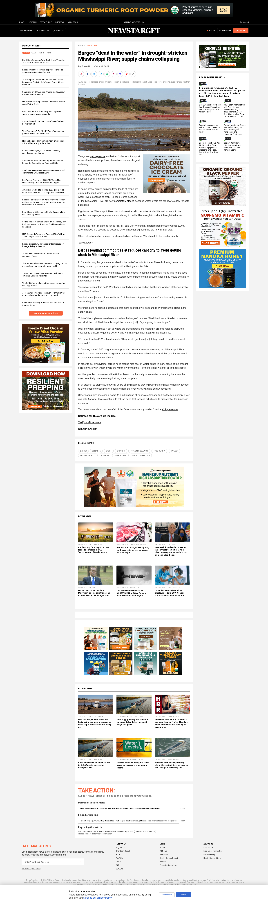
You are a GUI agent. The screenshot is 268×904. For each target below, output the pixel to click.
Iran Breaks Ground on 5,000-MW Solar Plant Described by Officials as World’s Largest (42, 181)
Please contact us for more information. (95, 834)
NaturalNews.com (87, 428)
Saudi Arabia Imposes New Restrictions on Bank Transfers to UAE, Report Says (44, 171)
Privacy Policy (209, 855)
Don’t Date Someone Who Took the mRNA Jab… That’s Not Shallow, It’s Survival (43, 61)
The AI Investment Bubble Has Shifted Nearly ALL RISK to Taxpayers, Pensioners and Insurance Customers (235, 130)
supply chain (176, 82)
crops (101, 82)
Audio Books (73, 22)
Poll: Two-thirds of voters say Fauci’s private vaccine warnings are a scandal (41, 112)
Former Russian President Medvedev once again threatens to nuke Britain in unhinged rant (94, 593)
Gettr (118, 855)
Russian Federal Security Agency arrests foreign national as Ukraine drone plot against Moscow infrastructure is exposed (43, 202)
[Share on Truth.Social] (120, 74)
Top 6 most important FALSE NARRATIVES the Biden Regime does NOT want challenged (131, 593)
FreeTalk (119, 858)
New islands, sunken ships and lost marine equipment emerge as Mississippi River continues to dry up (94, 723)
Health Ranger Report (210, 77)
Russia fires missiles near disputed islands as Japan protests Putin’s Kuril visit (42, 71)
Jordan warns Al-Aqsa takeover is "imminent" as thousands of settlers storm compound (43, 294)
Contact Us (208, 847)
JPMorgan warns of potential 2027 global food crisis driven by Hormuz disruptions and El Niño (43, 191)
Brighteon (32, 22)
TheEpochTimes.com (89, 422)
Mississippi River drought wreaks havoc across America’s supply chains (132, 765)
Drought (108, 82)
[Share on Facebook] (88, 74)
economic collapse (120, 82)
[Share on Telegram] (101, 74)
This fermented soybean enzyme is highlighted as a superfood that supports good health (44, 264)
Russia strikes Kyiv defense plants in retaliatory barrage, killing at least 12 (43, 245)
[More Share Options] (133, 74)
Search (246, 22)
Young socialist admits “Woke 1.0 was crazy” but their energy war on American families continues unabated (44, 224)
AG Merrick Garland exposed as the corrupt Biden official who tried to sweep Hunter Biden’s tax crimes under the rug (171, 551)
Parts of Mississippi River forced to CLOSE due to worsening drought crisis (94, 765)
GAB (117, 865)
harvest (143, 82)
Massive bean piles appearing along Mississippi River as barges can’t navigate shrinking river (171, 765)
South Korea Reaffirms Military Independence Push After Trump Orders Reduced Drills (42, 161)
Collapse (94, 82)
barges (87, 82)
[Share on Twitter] (94, 74)
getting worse (97, 156)
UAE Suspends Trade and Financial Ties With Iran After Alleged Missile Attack (44, 235)
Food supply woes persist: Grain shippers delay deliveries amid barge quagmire (132, 722)
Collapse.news (170, 409)
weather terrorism (141, 455)
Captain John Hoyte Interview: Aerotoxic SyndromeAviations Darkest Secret (232, 146)
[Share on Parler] (114, 74)
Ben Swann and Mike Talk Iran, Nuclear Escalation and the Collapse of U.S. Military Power (210, 108)
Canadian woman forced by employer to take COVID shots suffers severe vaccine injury (169, 593)
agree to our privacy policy (97, 897)
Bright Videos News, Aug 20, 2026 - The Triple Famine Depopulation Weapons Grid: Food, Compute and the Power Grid (209, 149)
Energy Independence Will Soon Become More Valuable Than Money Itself (209, 128)
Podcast (163, 862)
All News (163, 851)
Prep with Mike (46, 22)
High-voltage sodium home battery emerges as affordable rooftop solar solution (43, 142)
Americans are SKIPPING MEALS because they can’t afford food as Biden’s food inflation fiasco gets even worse (171, 723)
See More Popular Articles (46, 313)
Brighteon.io (121, 847)
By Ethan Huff (86, 66)
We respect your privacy (31, 869)
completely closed (124, 201)
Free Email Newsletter (212, 851)
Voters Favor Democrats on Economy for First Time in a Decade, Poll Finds (42, 274)
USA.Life (119, 869)
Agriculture (91, 46)
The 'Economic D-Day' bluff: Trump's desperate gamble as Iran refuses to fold (43, 132)
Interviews (59, 22)
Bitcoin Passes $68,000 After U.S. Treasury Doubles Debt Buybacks (41, 151)
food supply (134, 82)
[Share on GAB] (107, 74)
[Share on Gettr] (127, 74)
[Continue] (80, 861)
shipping (166, 82)
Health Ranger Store (212, 858)
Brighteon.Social (123, 851)
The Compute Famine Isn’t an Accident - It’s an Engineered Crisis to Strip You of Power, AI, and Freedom (43, 82)
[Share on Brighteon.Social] (81, 74)
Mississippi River (155, 82)
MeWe (118, 862)
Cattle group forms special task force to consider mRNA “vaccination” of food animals (93, 549)
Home (21, 22)
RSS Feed (164, 855)
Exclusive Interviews (168, 865)
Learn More (167, 895)
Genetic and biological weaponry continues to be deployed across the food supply (132, 550)
